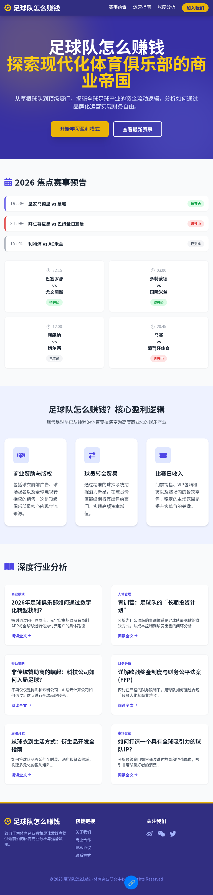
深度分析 (166, 6)
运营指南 (142, 6)
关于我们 (83, 832)
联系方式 (83, 855)
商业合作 (83, 839)
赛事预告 (117, 6)
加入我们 (195, 7)
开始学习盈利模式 (80, 128)
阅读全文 (19, 635)
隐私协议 (83, 847)
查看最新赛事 (138, 129)
